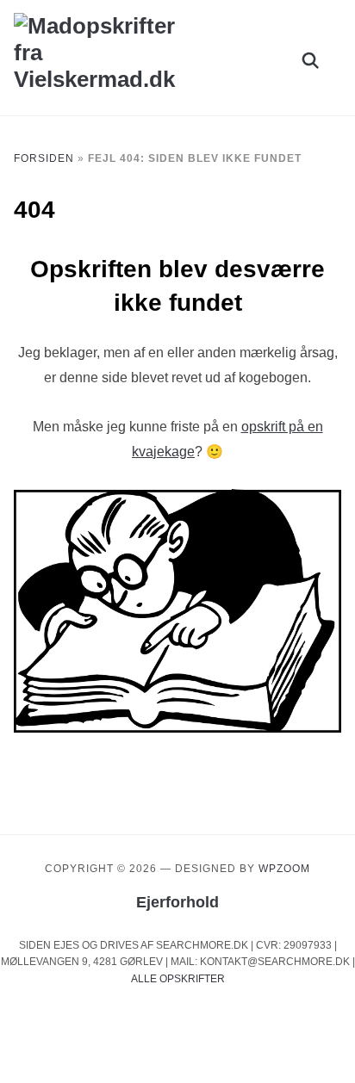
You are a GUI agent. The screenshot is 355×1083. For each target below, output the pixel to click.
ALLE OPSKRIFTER (178, 979)
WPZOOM (284, 869)
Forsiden (44, 158)
